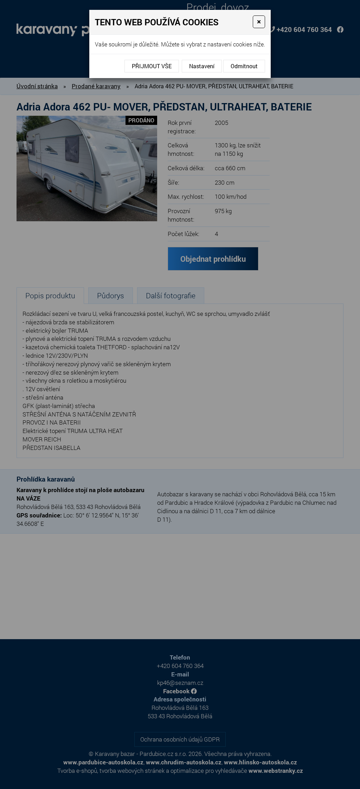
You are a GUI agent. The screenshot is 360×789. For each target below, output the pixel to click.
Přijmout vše (152, 66)
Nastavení (201, 66)
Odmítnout (244, 66)
